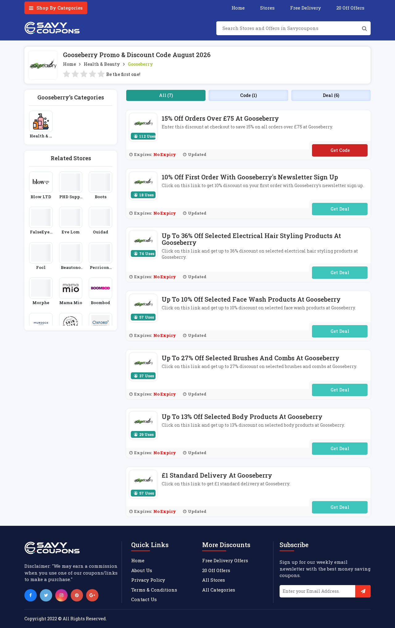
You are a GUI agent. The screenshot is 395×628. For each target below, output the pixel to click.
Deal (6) (331, 95)
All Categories (218, 590)
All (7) (166, 95)
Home (238, 8)
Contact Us (144, 599)
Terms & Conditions (154, 590)
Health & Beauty (102, 64)
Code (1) (248, 95)
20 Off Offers (350, 8)
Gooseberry (140, 64)
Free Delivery (305, 8)
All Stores (213, 580)
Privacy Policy (148, 580)
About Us (141, 570)
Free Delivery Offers (225, 560)
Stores (267, 8)
